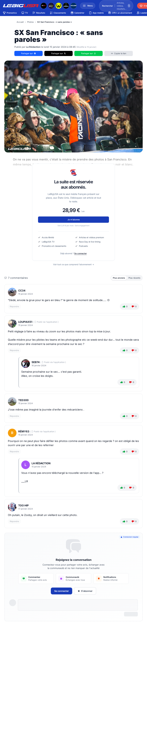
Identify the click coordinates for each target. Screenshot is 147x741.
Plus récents (134, 278)
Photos (30, 22)
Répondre (14, 306)
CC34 (21, 290)
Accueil (20, 22)
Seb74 (36, 362)
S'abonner (86, 591)
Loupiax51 (25, 321)
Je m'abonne (73, 219)
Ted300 (23, 400)
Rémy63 (23, 431)
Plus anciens (119, 278)
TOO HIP (23, 505)
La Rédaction (41, 463)
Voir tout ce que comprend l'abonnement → (73, 264)
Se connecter (80, 253)
